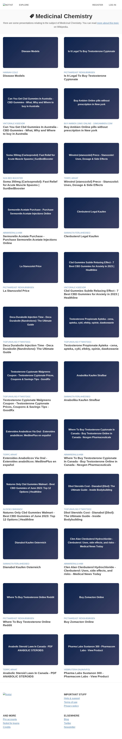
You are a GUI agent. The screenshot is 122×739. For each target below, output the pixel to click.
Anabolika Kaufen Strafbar (82, 400)
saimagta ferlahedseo (77, 233)
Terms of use (70, 702)
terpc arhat (71, 178)
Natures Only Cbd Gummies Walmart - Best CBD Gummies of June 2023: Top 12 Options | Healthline (29, 516)
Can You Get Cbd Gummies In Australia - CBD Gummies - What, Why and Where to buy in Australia (30, 130)
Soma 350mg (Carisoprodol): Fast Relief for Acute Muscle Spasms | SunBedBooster (30, 185)
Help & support (72, 698)
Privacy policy (71, 706)
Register (97, 5)
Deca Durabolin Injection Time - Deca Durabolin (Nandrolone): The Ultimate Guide (28, 349)
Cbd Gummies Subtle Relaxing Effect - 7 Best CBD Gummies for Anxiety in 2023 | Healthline (91, 294)
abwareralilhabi (12, 233)
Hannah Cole (10, 72)
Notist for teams (11, 723)
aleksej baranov (12, 509)
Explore (24, 5)
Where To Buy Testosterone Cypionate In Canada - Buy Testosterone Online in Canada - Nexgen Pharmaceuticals (90, 461)
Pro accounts (10, 719)
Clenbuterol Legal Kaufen (81, 236)
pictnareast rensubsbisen (79, 72)
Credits (7, 727)
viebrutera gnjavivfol (77, 670)
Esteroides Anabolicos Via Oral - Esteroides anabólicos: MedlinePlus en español (29, 461)
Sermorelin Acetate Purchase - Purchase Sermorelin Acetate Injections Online (30, 240)
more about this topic (108, 23)
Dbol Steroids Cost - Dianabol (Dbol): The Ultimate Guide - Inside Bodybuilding (89, 516)
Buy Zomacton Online (79, 621)
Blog (66, 719)
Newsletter (69, 727)
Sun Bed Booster (13, 178)
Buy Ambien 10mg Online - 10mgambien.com (88, 123)
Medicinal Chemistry (64, 16)
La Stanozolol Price (16, 290)
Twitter (67, 723)
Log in (112, 5)
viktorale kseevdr (14, 123)
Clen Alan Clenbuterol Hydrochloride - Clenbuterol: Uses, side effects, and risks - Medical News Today (90, 571)
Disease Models (14, 75)
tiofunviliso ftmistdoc (16, 342)
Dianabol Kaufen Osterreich (22, 567)
